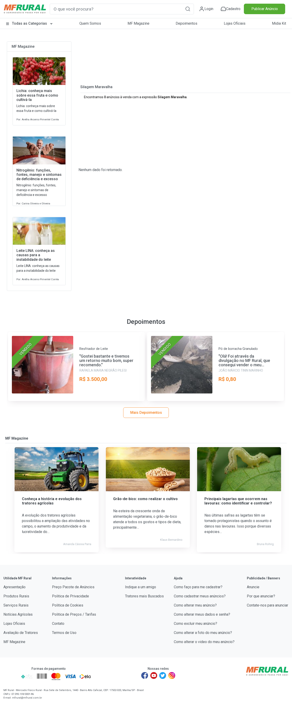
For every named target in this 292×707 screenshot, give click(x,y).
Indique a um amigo (140, 587)
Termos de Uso (64, 632)
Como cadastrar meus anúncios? (200, 596)
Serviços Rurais (16, 605)
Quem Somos (90, 23)
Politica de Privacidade (70, 596)
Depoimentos (186, 23)
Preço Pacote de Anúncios (73, 587)
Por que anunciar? (261, 596)
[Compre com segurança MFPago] (11, 676)
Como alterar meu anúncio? (195, 605)
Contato (58, 623)
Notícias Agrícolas (18, 614)
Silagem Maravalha (96, 87)
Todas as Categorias (29, 23)
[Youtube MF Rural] (153, 675)
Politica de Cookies (67, 605)
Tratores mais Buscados (144, 596)
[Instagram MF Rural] (171, 675)
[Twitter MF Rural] (162, 675)
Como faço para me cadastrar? (198, 587)
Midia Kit (279, 23)
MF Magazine (138, 23)
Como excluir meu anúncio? (195, 623)
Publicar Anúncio (264, 9)
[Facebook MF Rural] (144, 675)
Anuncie (253, 587)
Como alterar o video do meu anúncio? (204, 642)
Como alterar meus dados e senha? (202, 614)
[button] (188, 9)
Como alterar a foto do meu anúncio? (203, 632)
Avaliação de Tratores (20, 632)
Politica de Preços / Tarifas (74, 614)
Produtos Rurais (16, 596)
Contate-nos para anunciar (267, 605)
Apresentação (14, 587)
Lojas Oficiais (234, 23)
